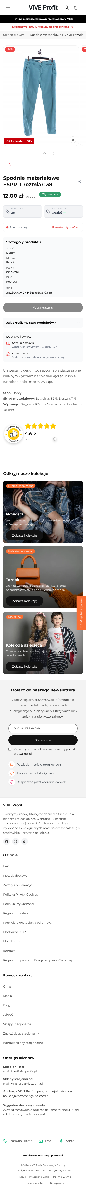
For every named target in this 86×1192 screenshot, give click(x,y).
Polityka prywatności (61, 1170)
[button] (8, 7)
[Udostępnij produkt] (80, 181)
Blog (6, 1005)
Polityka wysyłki (62, 1176)
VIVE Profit (36, 1165)
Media (7, 996)
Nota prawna (57, 1183)
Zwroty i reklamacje (17, 885)
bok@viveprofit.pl (24, 1071)
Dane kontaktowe (36, 1183)
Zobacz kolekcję (24, 535)
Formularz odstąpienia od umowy (28, 922)
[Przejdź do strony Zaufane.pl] (13, 433)
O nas (7, 986)
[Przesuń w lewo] (35, 153)
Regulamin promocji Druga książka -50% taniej (37, 960)
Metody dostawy (15, 875)
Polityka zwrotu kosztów (31, 1170)
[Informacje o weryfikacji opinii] (40, 443)
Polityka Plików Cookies (20, 894)
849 (28, 439)
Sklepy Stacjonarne (17, 1024)
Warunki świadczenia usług (34, 1176)
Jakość (8, 1014)
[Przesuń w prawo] (53, 153)
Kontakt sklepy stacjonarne (23, 1043)
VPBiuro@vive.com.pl (27, 1083)
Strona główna (14, 35)
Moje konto (11, 941)
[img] (40, 426)
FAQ (6, 866)
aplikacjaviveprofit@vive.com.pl (26, 1096)
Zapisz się (43, 740)
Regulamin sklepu (16, 913)
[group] (40, 434)
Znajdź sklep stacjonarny (21, 1033)
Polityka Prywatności (18, 904)
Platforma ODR (14, 932)
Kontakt (9, 951)
